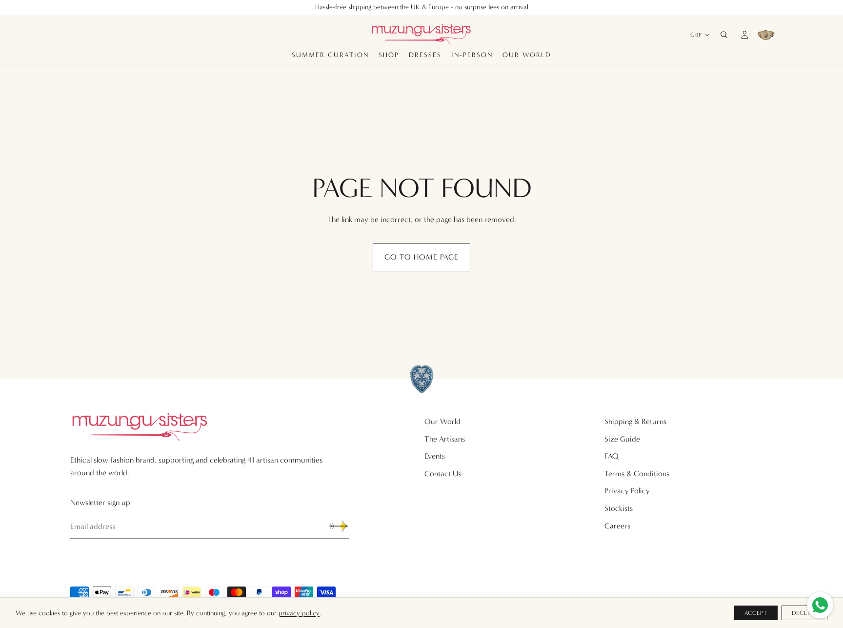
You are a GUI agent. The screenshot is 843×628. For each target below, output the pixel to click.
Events (434, 456)
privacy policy (299, 613)
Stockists (618, 508)
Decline (804, 612)
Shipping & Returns (635, 421)
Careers (617, 525)
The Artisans (444, 439)
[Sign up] (338, 526)
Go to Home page (421, 257)
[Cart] (766, 34)
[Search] (724, 34)
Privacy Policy (627, 490)
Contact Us (442, 473)
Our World (442, 421)
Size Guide (622, 439)
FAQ (611, 456)
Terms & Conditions (636, 473)
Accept (756, 612)
